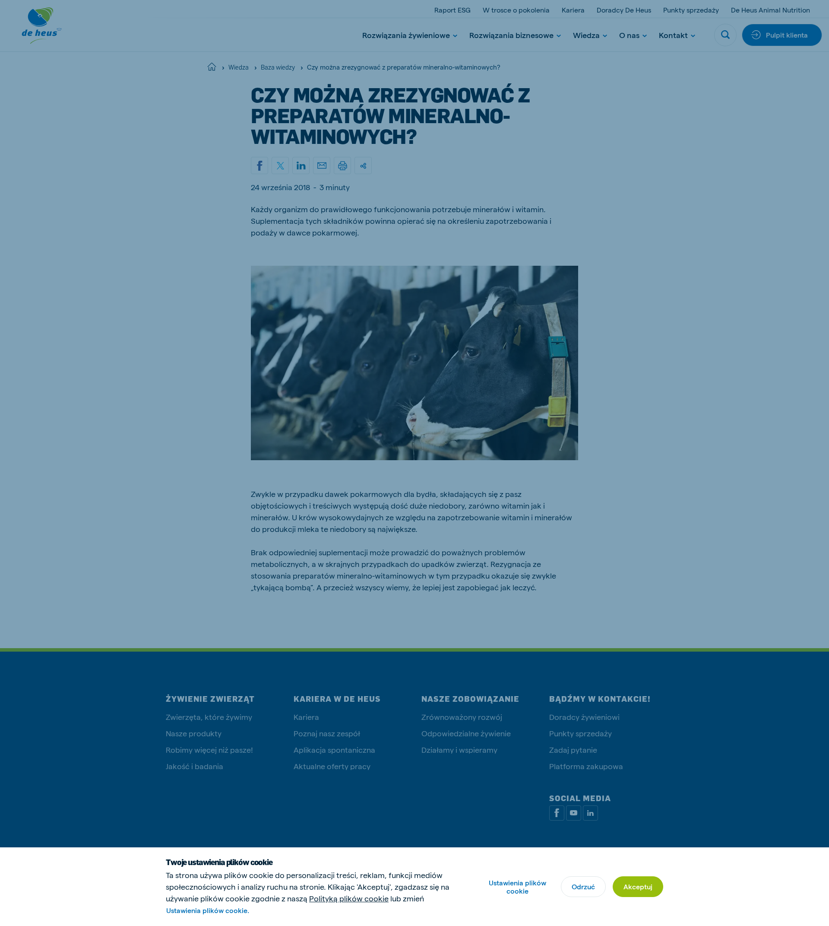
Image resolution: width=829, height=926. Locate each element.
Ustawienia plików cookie (517, 886)
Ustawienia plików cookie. (207, 910)
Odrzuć (583, 886)
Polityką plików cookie (349, 898)
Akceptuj (637, 886)
